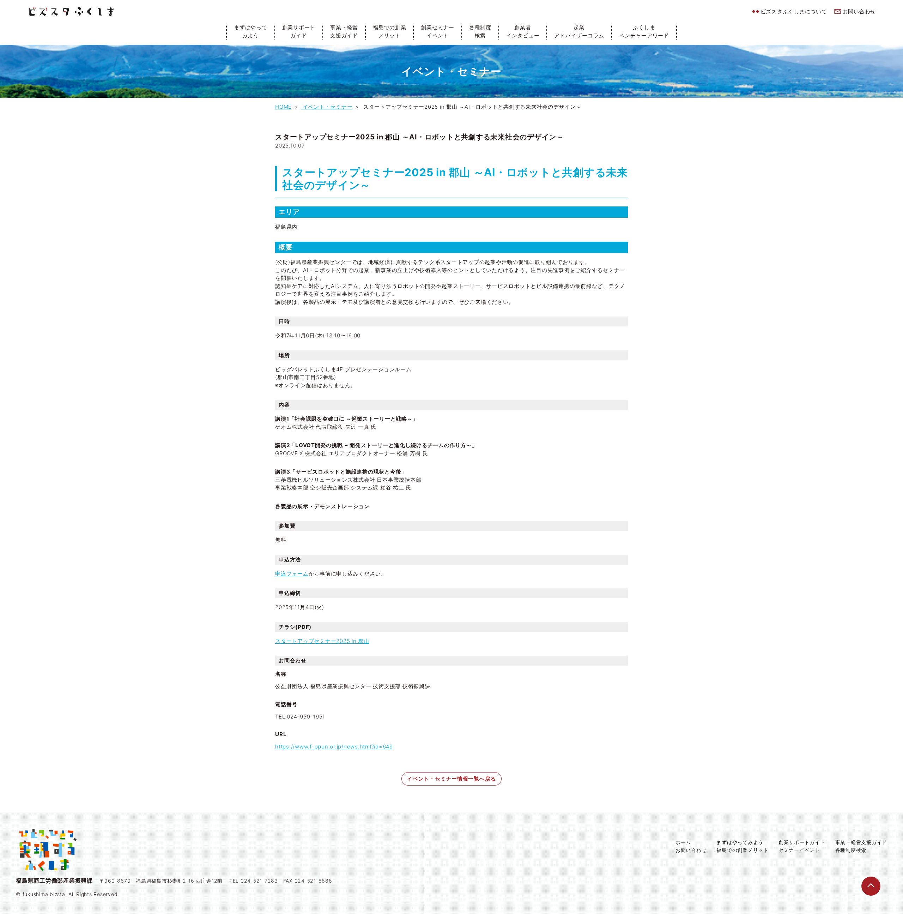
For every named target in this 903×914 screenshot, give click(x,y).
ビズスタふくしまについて (793, 11)
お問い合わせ (859, 11)
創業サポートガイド (299, 31)
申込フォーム (292, 573)
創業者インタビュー (523, 31)
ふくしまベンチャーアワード (644, 31)
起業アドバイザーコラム (579, 31)
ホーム (683, 842)
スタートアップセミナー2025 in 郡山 (322, 641)
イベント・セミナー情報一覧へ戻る (451, 778)
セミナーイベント (799, 850)
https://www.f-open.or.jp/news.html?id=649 (334, 746)
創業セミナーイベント (437, 31)
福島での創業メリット (389, 31)
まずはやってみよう (250, 31)
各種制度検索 (480, 31)
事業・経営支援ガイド (344, 31)
